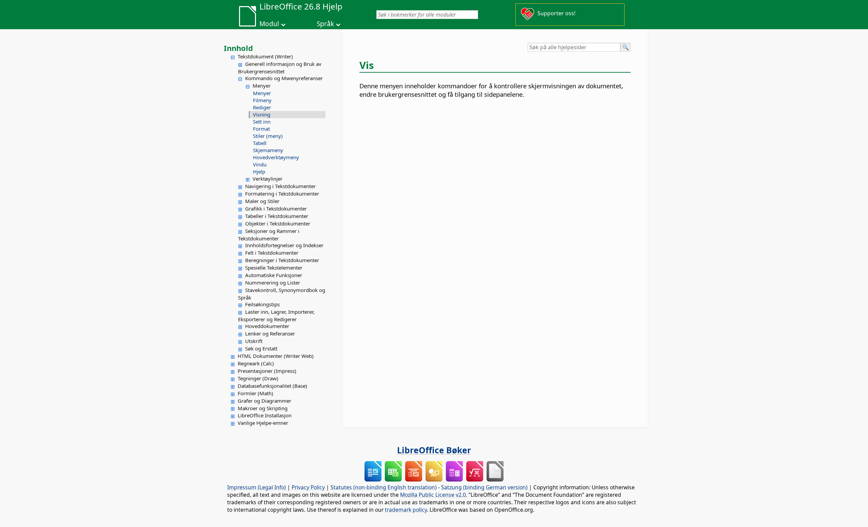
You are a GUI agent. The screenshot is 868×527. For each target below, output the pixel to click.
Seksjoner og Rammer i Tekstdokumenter (268, 235)
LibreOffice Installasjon (265, 415)
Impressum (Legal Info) (256, 487)
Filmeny (262, 100)
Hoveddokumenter (267, 326)
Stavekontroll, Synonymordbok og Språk (281, 294)
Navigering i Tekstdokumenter (280, 186)
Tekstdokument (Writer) (265, 56)
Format (261, 128)
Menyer (262, 85)
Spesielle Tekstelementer (273, 267)
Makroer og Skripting (263, 408)
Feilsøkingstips (262, 304)
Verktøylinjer (267, 178)
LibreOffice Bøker (434, 450)
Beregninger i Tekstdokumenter (282, 260)
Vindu (260, 164)
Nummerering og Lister (272, 282)
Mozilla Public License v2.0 (433, 494)
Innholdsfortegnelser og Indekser (284, 245)
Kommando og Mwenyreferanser (284, 78)
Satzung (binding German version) (484, 487)
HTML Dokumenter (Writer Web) (276, 355)
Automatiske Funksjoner (273, 275)
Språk (325, 23)
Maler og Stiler (262, 201)
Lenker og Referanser (270, 333)
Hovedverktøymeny (276, 157)
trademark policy (406, 509)
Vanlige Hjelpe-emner (263, 422)
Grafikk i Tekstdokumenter (276, 208)
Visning (261, 114)
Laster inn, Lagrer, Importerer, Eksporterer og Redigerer (276, 315)
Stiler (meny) (268, 135)
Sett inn (262, 121)
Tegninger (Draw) (258, 378)
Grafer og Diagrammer (264, 400)
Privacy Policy (308, 487)
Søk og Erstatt (261, 348)
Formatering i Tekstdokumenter (282, 193)
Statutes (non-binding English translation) (384, 487)
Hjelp (259, 171)
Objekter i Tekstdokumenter (277, 223)
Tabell (260, 143)
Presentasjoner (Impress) (267, 370)
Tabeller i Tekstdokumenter (276, 216)
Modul (269, 23)
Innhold (238, 48)
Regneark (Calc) (256, 363)
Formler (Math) (255, 393)
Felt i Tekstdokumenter (271, 252)
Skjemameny (268, 150)
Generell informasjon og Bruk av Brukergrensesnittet (279, 67)
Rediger (262, 107)
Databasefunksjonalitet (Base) (272, 385)
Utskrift (253, 341)
